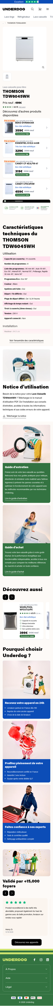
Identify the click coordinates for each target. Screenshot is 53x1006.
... (3, 23)
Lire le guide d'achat (14, 571)
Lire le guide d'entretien (16, 498)
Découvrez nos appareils (26, 942)
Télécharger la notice (16, 415)
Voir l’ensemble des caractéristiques (27, 340)
